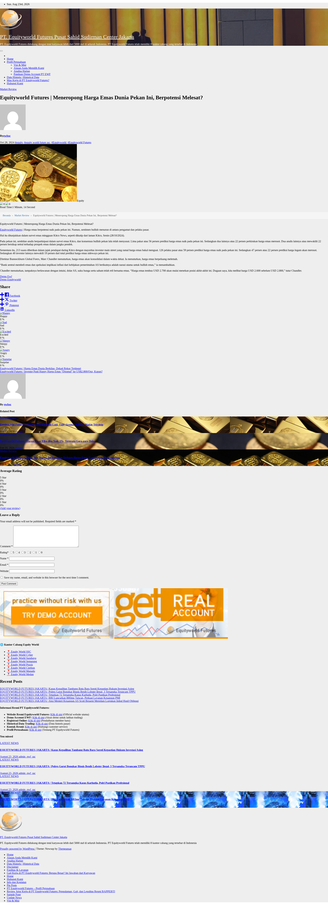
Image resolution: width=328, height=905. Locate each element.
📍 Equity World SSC (19, 651)
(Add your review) (10, 508)
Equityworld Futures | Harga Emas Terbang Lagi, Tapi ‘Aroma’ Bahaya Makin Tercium (51, 424)
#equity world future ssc (37, 142)
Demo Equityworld (10, 279)
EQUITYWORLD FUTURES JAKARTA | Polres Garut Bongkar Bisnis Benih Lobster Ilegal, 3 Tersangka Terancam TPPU (68, 691)
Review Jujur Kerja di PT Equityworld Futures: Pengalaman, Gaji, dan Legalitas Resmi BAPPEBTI (61, 891)
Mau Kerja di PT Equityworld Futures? (28, 80)
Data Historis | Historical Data (23, 77)
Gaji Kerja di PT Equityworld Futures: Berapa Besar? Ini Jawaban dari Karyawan (51, 873)
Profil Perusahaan (16, 61)
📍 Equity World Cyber (20, 654)
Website (4, 571)
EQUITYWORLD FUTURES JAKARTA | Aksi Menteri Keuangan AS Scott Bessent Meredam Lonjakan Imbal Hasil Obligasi (69, 700)
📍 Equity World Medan (20, 674)
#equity (19, 142)
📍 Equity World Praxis (20, 664)
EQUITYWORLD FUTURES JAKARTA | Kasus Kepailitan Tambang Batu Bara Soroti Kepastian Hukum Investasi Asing (67, 688)
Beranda (7, 215)
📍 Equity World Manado (21, 671)
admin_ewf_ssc (27, 756)
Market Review (8, 89)
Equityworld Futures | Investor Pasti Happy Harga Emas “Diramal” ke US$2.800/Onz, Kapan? (51, 371)
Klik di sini (56, 714)
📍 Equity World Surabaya (21, 658)
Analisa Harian (22, 71)
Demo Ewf (6, 276)
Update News (14, 897)
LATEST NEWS (9, 743)
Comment (6, 546)
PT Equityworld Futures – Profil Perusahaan (31, 888)
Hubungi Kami (15, 83)
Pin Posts (12, 885)
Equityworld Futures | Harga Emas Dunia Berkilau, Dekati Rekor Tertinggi (40, 368)
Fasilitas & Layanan (17, 869)
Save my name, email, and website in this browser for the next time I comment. (46, 577)
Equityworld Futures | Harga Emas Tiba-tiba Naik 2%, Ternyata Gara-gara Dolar (48, 441)
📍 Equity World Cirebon (21, 667)
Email (4, 564)
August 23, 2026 (9, 756)
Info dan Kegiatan (16, 882)
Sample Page (14, 894)
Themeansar (64, 848)
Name (4, 558)
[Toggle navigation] (1, 50)
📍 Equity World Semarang (22, 661)
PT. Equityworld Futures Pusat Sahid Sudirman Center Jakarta (67, 37)
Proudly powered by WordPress (17, 848)
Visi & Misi (20, 64)
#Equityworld (58, 142)
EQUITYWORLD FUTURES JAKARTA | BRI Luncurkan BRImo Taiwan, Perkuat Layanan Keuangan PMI (60, 697)
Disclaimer (12, 866)
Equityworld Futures (11, 229)
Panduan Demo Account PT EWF (32, 74)
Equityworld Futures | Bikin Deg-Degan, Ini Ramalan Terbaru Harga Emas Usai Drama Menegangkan (60, 457)
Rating (4, 552)
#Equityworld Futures (79, 142)
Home (10, 58)
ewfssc (7, 135)
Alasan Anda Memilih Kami (29, 68)
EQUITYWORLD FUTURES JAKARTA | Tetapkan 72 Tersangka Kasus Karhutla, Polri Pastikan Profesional (60, 694)
